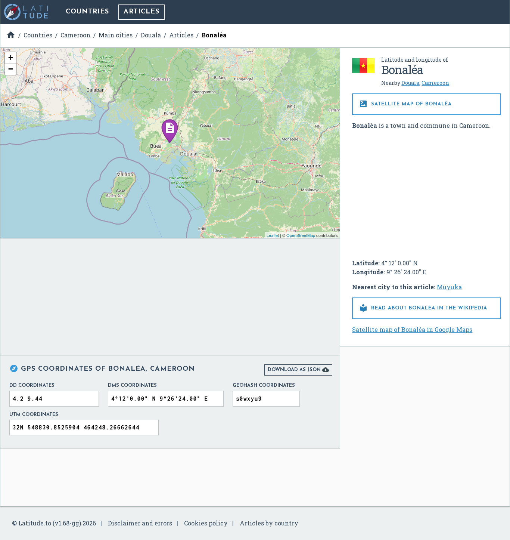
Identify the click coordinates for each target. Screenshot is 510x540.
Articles (141, 12)
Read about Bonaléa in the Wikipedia (423, 307)
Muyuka (449, 287)
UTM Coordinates (33, 414)
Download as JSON (298, 369)
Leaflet (273, 235)
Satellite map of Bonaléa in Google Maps (412, 329)
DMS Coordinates (132, 385)
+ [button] (10, 57)
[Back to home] (26, 12)
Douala (410, 82)
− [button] (10, 69)
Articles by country (269, 523)
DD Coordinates (32, 385)
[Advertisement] (426, 191)
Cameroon (435, 82)
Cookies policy (206, 523)
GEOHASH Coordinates (264, 385)
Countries (87, 12)
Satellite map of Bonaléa (405, 103)
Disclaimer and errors (140, 523)
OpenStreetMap (300, 235)
